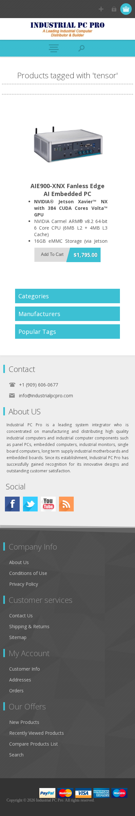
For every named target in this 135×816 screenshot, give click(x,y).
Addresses (20, 680)
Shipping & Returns (29, 626)
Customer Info (24, 669)
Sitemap (18, 637)
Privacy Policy (23, 584)
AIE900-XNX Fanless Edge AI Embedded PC (67, 190)
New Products (24, 722)
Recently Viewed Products (36, 733)
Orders (16, 690)
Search (16, 755)
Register (101, 9)
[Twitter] (30, 504)
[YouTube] (48, 504)
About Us (19, 562)
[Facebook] (12, 504)
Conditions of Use (28, 573)
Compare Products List (33, 744)
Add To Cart (52, 254)
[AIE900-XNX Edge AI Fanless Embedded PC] (67, 142)
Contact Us (21, 615)
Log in (114, 9)
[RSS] (66, 504)
